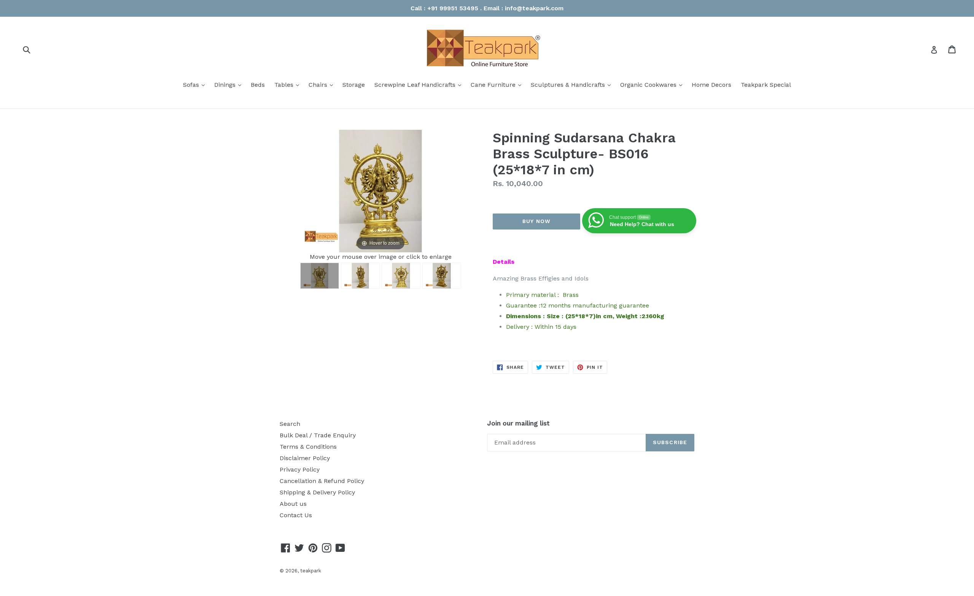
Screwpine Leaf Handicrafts (419, 84)
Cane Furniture (498, 84)
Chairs (323, 84)
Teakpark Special (766, 84)
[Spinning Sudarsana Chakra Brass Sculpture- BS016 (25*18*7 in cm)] (320, 275)
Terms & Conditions (308, 446)
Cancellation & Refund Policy (322, 480)
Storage (353, 84)
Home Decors (711, 84)
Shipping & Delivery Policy (317, 492)
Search (290, 423)
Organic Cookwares (653, 84)
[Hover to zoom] (380, 190)
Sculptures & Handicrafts (572, 84)
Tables (288, 84)
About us (293, 503)
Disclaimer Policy (305, 458)
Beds (258, 84)
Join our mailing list (518, 423)
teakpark (310, 571)
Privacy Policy (300, 469)
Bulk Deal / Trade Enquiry (318, 435)
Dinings (229, 84)
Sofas (195, 84)
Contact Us (296, 515)
